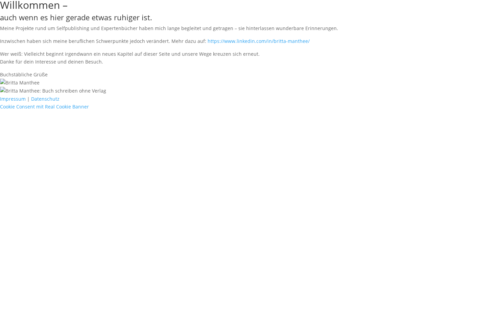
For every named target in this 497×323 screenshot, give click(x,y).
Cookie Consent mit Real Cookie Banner (44, 106)
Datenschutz (45, 99)
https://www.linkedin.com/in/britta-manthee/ (259, 41)
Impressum (13, 99)
